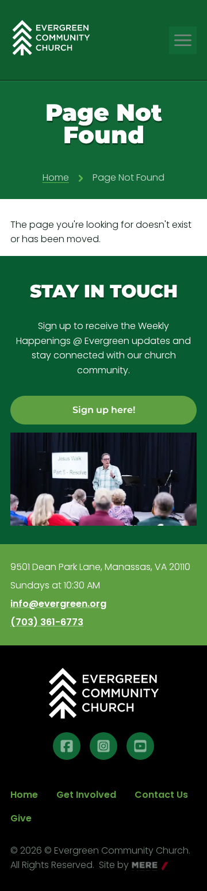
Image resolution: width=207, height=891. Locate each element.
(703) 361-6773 (46, 622)
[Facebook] (66, 746)
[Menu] (183, 40)
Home (56, 177)
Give (21, 818)
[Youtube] (140, 746)
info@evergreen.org (58, 604)
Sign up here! (103, 409)
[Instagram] (103, 746)
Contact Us (161, 794)
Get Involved (86, 794)
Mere (143, 866)
